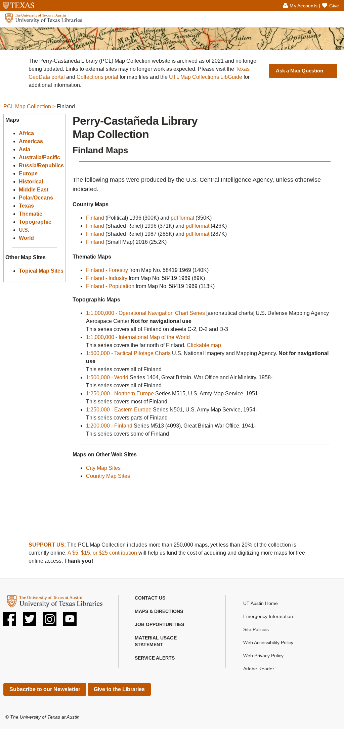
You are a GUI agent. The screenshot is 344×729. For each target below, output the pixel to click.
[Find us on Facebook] (9, 621)
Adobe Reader (258, 668)
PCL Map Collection (27, 106)
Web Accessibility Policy (268, 642)
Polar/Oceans (36, 198)
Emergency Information (268, 616)
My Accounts (303, 5)
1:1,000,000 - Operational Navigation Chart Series (145, 313)
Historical (31, 181)
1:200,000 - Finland (109, 426)
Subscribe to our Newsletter (44, 689)
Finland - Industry (106, 278)
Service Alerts (155, 658)
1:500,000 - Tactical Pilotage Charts (128, 353)
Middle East (33, 189)
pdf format (182, 218)
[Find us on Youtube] (70, 621)
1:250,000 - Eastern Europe (119, 409)
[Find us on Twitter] (29, 621)
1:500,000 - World (107, 377)
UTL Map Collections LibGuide (205, 77)
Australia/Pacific (39, 157)
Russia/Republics (41, 165)
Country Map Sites (108, 476)
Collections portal (97, 77)
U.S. (24, 230)
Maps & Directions (159, 611)
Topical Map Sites (41, 271)
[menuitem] (172, 598)
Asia (24, 149)
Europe (28, 173)
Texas (26, 206)
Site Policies (256, 629)
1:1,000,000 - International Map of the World (138, 337)
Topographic (35, 222)
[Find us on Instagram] (49, 621)
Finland (95, 218)
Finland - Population (110, 286)
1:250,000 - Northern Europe (120, 393)
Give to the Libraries (119, 689)
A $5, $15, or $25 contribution (102, 553)
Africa (26, 133)
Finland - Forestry (107, 270)
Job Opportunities (159, 624)
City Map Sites (103, 468)
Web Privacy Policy (263, 655)
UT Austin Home (260, 603)
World (26, 238)
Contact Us (150, 598)
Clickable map (204, 345)
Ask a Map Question (299, 70)
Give (334, 5)
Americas (31, 141)
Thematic (30, 214)
